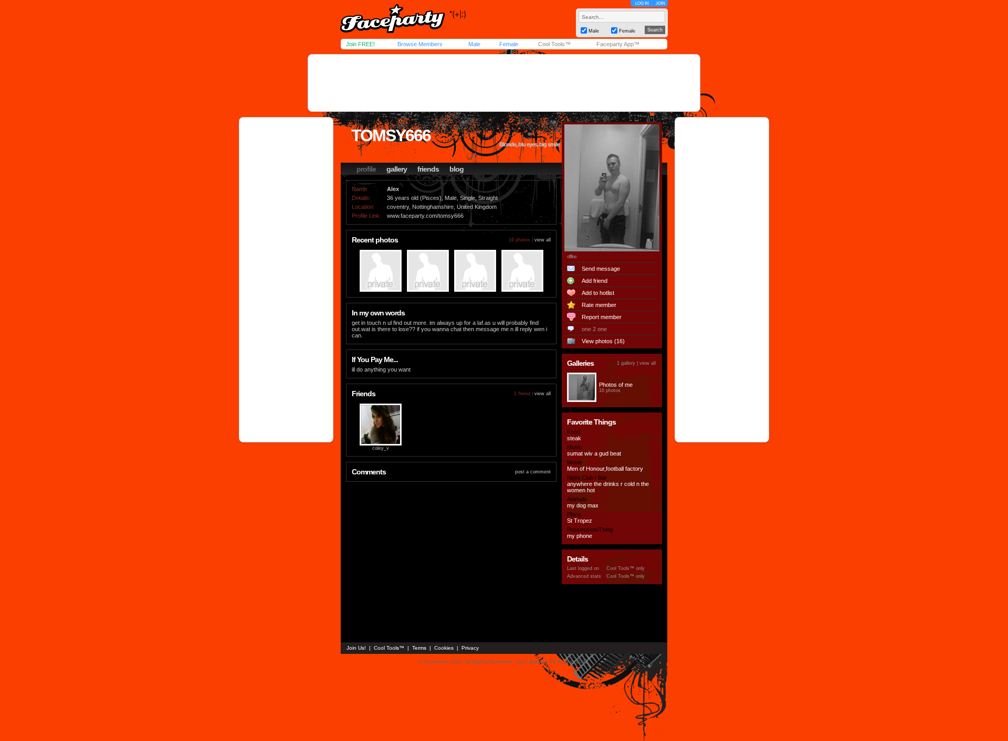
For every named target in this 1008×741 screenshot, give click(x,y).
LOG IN (642, 3)
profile (366, 169)
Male (474, 44)
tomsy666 (390, 135)
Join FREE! (360, 44)
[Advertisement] (504, 83)
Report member (602, 317)
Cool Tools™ (554, 44)
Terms (419, 648)
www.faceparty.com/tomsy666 (425, 216)
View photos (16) (603, 341)
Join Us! (356, 648)
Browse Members (420, 44)
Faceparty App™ (617, 44)
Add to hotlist (598, 293)
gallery (396, 169)
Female (508, 44)
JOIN (660, 3)
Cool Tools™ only (625, 568)
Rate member (599, 305)
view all (542, 239)
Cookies (444, 648)
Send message (601, 269)
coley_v (380, 448)
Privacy (470, 648)
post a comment (533, 471)
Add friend (594, 281)
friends (428, 169)
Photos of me (616, 385)
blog (456, 169)
